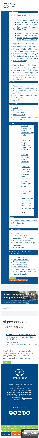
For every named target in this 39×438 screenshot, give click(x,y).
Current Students (15, 229)
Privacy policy (17, 434)
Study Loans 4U (19, 119)
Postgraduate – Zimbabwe (27, 27)
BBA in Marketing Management (24, 51)
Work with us (18, 97)
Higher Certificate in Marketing (24, 46)
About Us (12, 82)
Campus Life (17, 110)
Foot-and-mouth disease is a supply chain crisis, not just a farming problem (27, 203)
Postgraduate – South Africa (27, 22)
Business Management (26, 127)
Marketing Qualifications (23, 44)
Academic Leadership (21, 86)
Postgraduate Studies (21, 264)
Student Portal (18, 233)
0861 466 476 (19, 407)
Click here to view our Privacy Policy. (23, 399)
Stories (15, 225)
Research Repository (20, 274)
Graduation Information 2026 (18, 280)
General (24, 130)
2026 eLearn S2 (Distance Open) (25, 242)
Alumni (11, 217)
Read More (7, 362)
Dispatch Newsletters (25, 156)
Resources (17, 245)
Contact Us (17, 100)
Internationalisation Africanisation (25, 269)
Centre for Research (20, 257)
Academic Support (20, 112)
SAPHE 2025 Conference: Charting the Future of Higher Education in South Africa (21, 337)
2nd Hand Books (19, 247)
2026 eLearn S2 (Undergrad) (23, 238)
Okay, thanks (6, 434)
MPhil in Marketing (20, 61)
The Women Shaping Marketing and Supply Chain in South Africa (27, 145)
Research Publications (21, 267)
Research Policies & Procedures (24, 271)
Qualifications (13, 12)
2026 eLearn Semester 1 (22, 235)
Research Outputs (19, 262)
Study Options (18, 93)
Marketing (25, 133)
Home (5, 308)
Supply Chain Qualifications (24, 65)
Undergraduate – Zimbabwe (27, 24)
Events (15, 108)
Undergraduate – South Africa (28, 20)
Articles (11, 123)
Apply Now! (12, 278)
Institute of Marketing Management (26, 220)
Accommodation (19, 115)
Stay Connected (19, 223)
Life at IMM (13, 104)
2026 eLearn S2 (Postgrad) (23, 240)
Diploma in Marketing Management (26, 49)
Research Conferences (21, 260)
